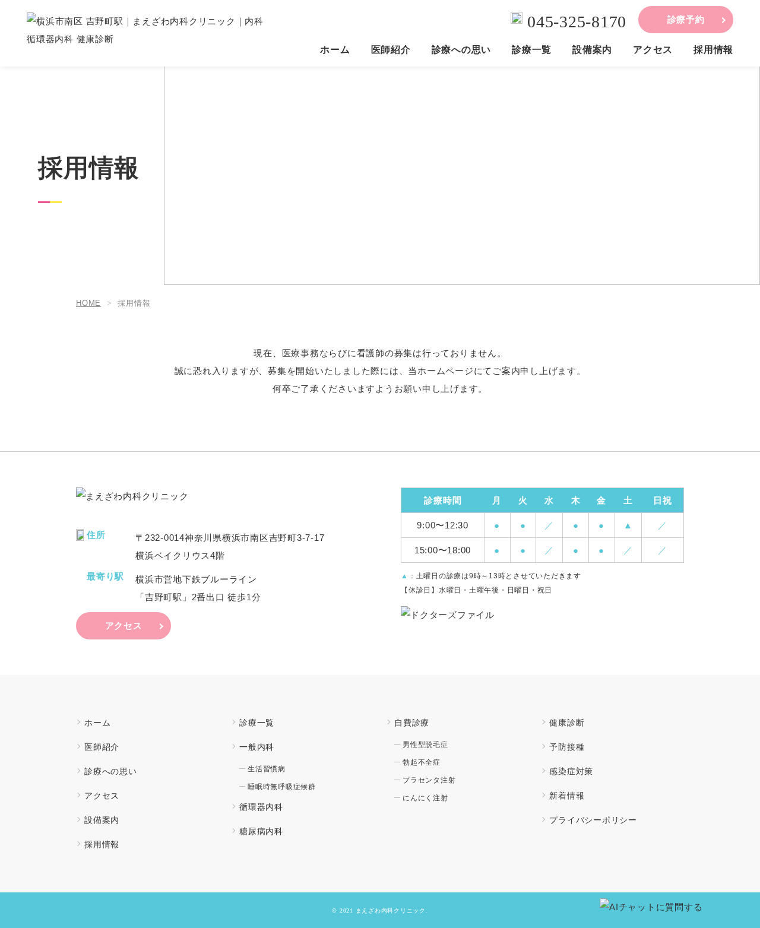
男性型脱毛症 (425, 744)
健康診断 (566, 722)
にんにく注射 (425, 798)
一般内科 (256, 747)
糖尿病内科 (261, 831)
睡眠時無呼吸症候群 (282, 787)
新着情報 (566, 795)
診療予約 (686, 19)
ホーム (335, 50)
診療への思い (462, 50)
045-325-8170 (576, 21)
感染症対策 (571, 771)
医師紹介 (391, 50)
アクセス (653, 50)
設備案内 (592, 50)
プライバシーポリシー (593, 820)
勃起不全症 (422, 762)
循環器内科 (261, 807)
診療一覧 (532, 50)
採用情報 (713, 50)
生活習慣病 (267, 769)
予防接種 (566, 747)
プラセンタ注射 (429, 780)
